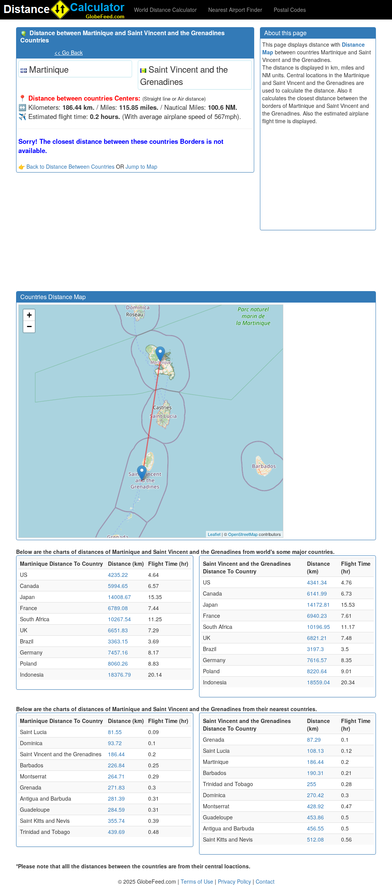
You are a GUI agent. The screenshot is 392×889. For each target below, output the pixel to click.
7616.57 (317, 660)
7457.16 (118, 652)
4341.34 (317, 582)
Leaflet (214, 534)
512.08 (315, 839)
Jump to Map (141, 166)
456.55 (315, 828)
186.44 (116, 754)
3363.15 (118, 641)
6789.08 (118, 608)
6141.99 (317, 593)
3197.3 (315, 649)
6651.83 (118, 630)
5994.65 (118, 585)
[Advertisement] (135, 233)
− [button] (29, 326)
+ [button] (29, 315)
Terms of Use (198, 881)
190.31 (315, 773)
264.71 (116, 776)
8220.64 (317, 671)
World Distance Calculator (165, 9)
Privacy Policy (235, 881)
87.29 (314, 739)
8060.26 (118, 663)
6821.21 (317, 638)
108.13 (315, 750)
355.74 (116, 820)
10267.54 (119, 619)
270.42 (315, 795)
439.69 (116, 831)
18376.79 (119, 674)
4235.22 (118, 574)
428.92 (315, 806)
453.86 (315, 817)
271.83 (116, 787)
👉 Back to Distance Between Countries (66, 166)
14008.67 (119, 597)
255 (311, 784)
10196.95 (318, 626)
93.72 (115, 743)
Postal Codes (290, 9)
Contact (265, 881)
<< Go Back (68, 52)
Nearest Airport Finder (235, 9)
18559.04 (318, 682)
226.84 (116, 765)
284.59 (116, 809)
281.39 (116, 798)
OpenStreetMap (243, 534)
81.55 (115, 732)
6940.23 (317, 615)
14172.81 (318, 604)
